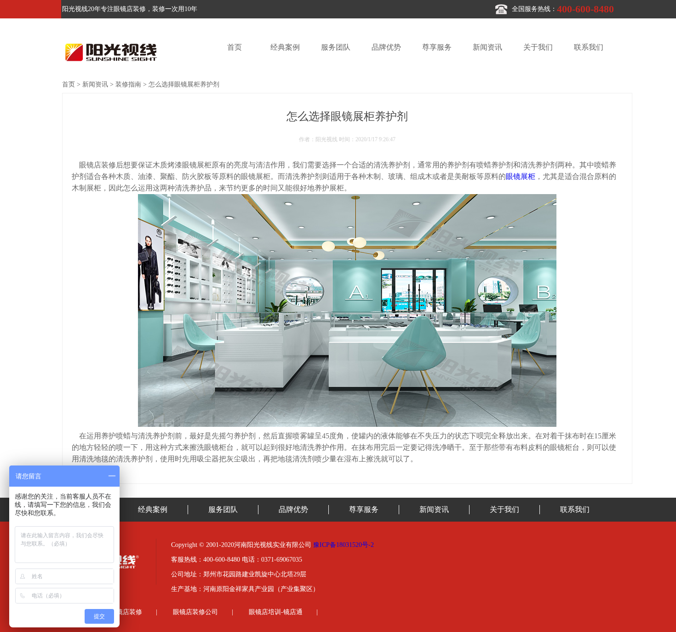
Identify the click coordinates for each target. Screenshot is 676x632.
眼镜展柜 (520, 176)
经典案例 (285, 47)
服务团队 (335, 47)
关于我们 (538, 47)
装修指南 (128, 84)
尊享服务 (437, 47)
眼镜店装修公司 (195, 612)
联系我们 (588, 47)
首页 (234, 47)
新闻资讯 (487, 47)
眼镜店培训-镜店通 (276, 612)
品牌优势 (386, 47)
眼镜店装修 (126, 612)
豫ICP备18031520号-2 (343, 544)
